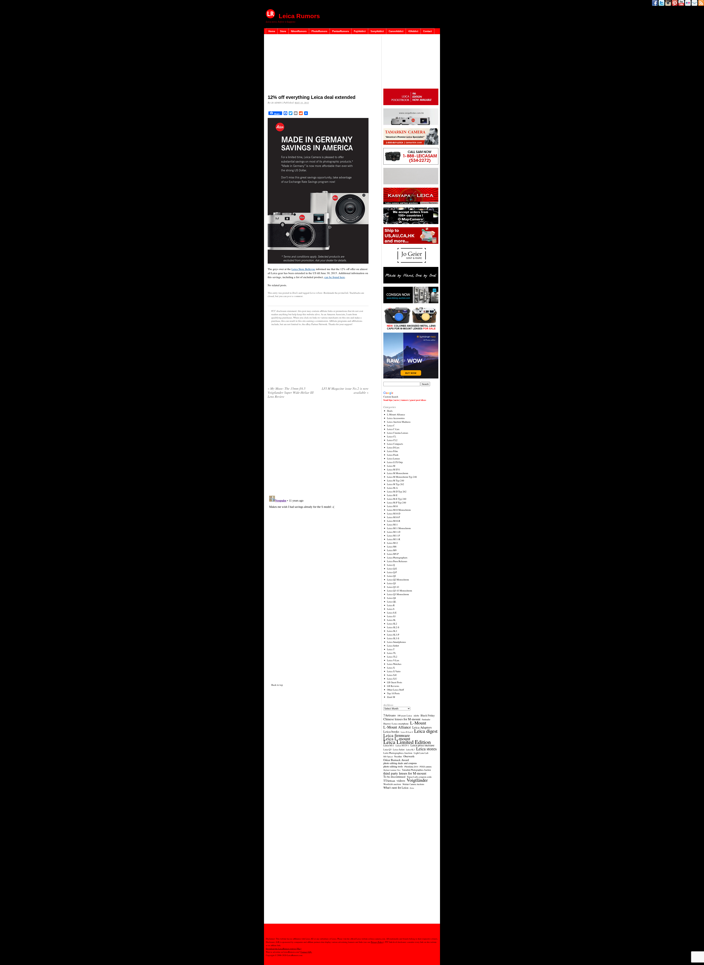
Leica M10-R (393, 520)
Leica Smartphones (396, 642)
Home (271, 31)
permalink (343, 292)
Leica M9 (392, 550)
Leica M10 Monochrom (399, 509)
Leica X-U (392, 678)
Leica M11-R (393, 539)
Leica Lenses (393, 458)
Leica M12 (392, 543)
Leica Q (391, 565)
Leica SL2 (392, 623)
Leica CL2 (392, 440)
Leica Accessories (396, 418)
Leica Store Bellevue (303, 269)
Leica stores (426, 748)
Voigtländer (417, 780)
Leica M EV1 (393, 469)
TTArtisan (389, 780)
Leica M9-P (393, 554)
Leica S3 (391, 616)
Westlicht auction (392, 784)
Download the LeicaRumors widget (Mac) (283, 948)
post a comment (295, 296)
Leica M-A (392, 487)
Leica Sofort (393, 645)
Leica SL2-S (393, 627)
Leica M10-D (393, 513)
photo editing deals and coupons (400, 763)
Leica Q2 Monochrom (398, 579)
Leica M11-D (393, 532)
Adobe (416, 715)
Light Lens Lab (421, 753)
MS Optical (388, 756)
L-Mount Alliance (396, 414)
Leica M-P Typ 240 (396, 502)
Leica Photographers (397, 557)
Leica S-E (392, 612)
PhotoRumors (319, 31)
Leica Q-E (392, 568)
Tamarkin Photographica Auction (416, 769)
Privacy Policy (377, 942)
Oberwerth (408, 756)
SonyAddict (377, 31)
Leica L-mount (396, 738)
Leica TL (391, 653)
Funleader (426, 719)
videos (401, 780)
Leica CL (391, 436)
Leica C (391, 425)
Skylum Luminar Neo (391, 770)
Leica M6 (392, 546)
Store (283, 31)
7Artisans (389, 715)
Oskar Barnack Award (396, 760)
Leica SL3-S (393, 638)
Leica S (390, 609)
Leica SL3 (392, 631)
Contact (427, 31)
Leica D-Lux (393, 447)
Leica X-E (392, 675)
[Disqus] (318, 540)
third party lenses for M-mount (404, 773)
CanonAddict (396, 31)
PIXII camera (425, 766)
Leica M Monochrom (397, 473)
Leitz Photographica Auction (397, 753)
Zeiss (412, 788)
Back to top (277, 685)
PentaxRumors (340, 31)
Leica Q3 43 (393, 587)
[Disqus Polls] (318, 448)
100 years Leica (404, 715)
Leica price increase (422, 745)
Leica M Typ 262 (395, 484)
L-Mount (418, 722)
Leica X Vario (394, 671)
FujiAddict (360, 31)
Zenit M (391, 697)
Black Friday (428, 715)
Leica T (391, 649)
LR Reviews (393, 686)
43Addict (413, 31)
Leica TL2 (392, 656)
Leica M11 (392, 524)
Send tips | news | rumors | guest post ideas (404, 400)
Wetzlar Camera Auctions (413, 784)
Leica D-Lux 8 (407, 732)
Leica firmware (396, 735)
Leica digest (425, 731)
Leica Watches (394, 664)
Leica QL (391, 601)
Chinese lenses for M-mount (401, 719)
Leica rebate (316, 292)
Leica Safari (399, 749)
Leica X (391, 667)
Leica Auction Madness (398, 421)
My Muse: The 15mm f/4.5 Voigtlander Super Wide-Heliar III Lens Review (291, 392)
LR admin (276, 102)
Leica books (391, 731)
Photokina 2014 (411, 766)
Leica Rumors (299, 15)
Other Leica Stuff (395, 689)
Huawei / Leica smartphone (396, 723)
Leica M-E (392, 495)
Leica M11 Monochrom (399, 528)
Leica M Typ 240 (395, 480)
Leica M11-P (393, 535)
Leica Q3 (391, 583)
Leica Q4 (391, 598)
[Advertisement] (318, 65)
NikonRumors (299, 31)
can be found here (334, 277)
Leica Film (392, 451)
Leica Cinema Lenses (397, 432)
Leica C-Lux (393, 429)
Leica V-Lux (393, 660)
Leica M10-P (393, 517)
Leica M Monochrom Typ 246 (402, 476)
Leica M (391, 465)
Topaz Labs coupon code (419, 776)
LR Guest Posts (394, 682)
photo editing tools (393, 766)
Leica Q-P (392, 572)
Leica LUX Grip (395, 462)
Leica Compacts (395, 443)
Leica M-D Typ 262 (396, 491)
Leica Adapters (422, 727)
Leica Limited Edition (407, 742)
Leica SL (391, 620)
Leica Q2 (391, 576)
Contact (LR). (306, 952)
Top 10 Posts (393, 693)
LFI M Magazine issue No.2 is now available (345, 390)
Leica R (391, 605)
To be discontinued (394, 776)
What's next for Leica (395, 787)
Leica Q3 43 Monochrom (399, 590)
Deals (295, 292)
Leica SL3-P (393, 634)
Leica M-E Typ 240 (396, 498)
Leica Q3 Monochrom (398, 594)
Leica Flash (392, 454)
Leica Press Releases (397, 561)
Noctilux (398, 756)
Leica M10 (392, 506)
